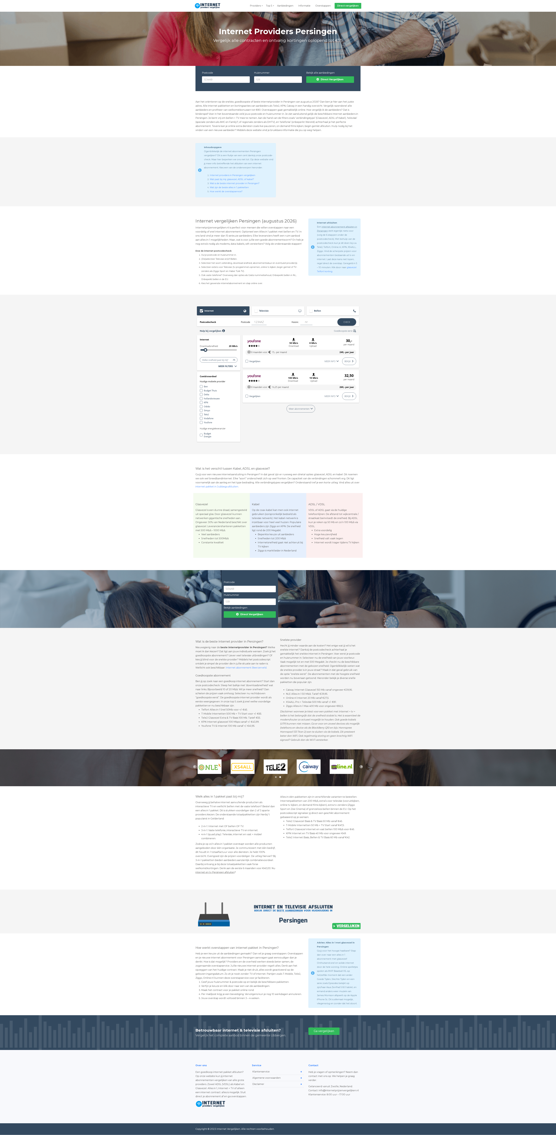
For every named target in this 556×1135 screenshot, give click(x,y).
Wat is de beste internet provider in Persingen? (234, 183)
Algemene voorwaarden (266, 1077)
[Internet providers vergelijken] (208, 6)
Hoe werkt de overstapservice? (226, 191)
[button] (194, 766)
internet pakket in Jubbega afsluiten (216, 486)
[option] (212, 766)
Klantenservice (261, 1071)
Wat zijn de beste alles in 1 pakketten (229, 187)
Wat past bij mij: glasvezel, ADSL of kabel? (232, 179)
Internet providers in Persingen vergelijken (232, 175)
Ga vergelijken (324, 1031)
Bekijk (347, 361)
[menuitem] (255, 6)
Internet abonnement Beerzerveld (246, 667)
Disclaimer (258, 1084)
